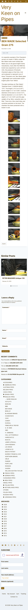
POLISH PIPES (7, 492)
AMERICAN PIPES (10, 385)
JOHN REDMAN (10, 444)
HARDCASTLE (9, 437)
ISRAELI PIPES (7, 483)
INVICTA (7, 440)
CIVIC (7, 418)
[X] (8, 1)
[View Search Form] (26, 1)
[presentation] (14, 267)
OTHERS (5, 490)
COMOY (7, 420)
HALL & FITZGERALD (11, 435)
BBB (6, 406)
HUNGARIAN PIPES (9, 478)
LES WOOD (8, 447)
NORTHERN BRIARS (11, 456)
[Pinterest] (14, 545)
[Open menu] (25, 13)
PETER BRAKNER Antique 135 (13, 278)
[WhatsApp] (20, 1)
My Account (11, 594)
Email (4, 338)
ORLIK (7, 459)
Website (5, 346)
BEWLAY (8, 411)
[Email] (2, 1)
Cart (17, 594)
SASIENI (7, 468)
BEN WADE (4, 37)
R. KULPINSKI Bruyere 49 (16, 374)
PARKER (7, 461)
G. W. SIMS (8, 428)
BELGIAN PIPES (8, 389)
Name (4, 330)
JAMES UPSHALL (10, 442)
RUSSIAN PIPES (8, 494)
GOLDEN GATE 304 (16, 363)
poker (4, 243)
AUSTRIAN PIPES (8, 387)
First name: (5, 561)
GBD (6, 430)
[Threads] (17, 1)
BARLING (8, 404)
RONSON (8, 466)
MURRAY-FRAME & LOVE (13, 454)
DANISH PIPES (9, 394)
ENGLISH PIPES (10, 397)
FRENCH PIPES (9, 473)
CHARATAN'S (9, 416)
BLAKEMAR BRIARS (11, 413)
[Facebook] (5, 1)
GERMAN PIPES (10, 475)
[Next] (25, 272)
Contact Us (14, 597)
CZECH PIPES (7, 392)
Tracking (23, 594)
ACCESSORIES (7, 382)
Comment (6, 307)
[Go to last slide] (3, 272)
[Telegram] (14, 1)
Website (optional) (7, 581)
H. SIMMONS (9, 432)
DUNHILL (8, 423)
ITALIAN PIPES (9, 485)
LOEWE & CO (9, 449)
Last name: (4, 568)
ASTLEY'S (8, 401)
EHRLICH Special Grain (19, 360)
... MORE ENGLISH (11, 399)
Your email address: (7, 575)
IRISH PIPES (8, 480)
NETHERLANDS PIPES (12, 487)
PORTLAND (8, 463)
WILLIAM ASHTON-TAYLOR (13, 471)
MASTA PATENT (10, 451)
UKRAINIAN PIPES (10, 497)
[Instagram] (11, 1)
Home (4, 594)
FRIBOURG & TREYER (11, 425)
